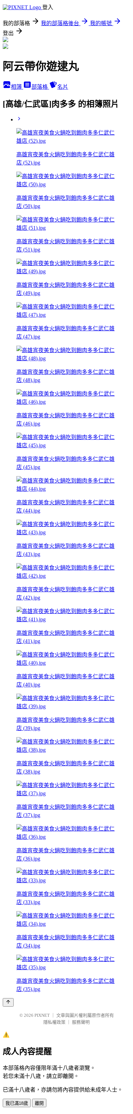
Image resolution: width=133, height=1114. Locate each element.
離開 (39, 1103)
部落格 (40, 87)
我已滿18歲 (16, 1103)
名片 (62, 87)
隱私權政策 (54, 1022)
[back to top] (8, 1002)
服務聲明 (81, 1022)
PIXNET (42, 1015)
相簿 (17, 87)
